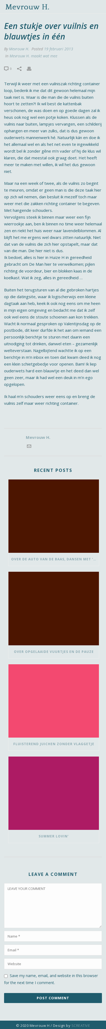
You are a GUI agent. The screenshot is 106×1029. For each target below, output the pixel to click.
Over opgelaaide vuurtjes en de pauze (54, 651)
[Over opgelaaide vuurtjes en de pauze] (53, 608)
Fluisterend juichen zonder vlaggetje (53, 744)
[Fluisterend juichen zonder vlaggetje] (53, 701)
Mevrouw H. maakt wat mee (33, 55)
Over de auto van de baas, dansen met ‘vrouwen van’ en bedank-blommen (55, 559)
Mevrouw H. (19, 48)
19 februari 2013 (58, 48)
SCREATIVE (80, 1025)
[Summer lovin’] (53, 793)
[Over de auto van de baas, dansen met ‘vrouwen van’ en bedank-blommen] (53, 516)
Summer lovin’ (54, 836)
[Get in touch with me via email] (29, 446)
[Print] (32, 68)
